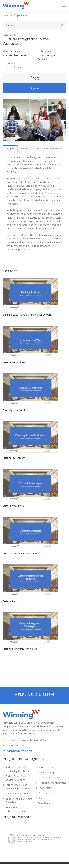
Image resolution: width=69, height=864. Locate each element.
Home (6, 15)
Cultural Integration (49, 777)
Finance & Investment (17, 793)
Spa (40, 798)
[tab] (10, 148)
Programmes (20, 15)
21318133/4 (44, 694)
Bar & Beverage (46, 772)
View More (44, 803)
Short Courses (46, 767)
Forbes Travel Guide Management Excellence (19, 786)
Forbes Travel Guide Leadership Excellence (17, 769)
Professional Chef (47, 793)
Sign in (34, 88)
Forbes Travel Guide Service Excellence (16, 777)
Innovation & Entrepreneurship (15, 809)
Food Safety (45, 787)
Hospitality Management (52, 782)
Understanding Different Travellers (19, 800)
